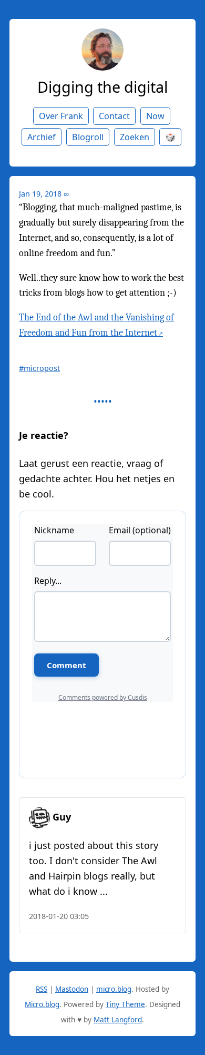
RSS (41, 989)
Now (155, 116)
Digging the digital (102, 86)
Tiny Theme (125, 1004)
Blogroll (88, 137)
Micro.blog (42, 1004)
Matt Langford (118, 1019)
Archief (41, 137)
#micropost (39, 368)
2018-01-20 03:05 (59, 916)
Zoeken (134, 137)
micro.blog (113, 989)
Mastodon (71, 989)
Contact (114, 116)
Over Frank (61, 116)
